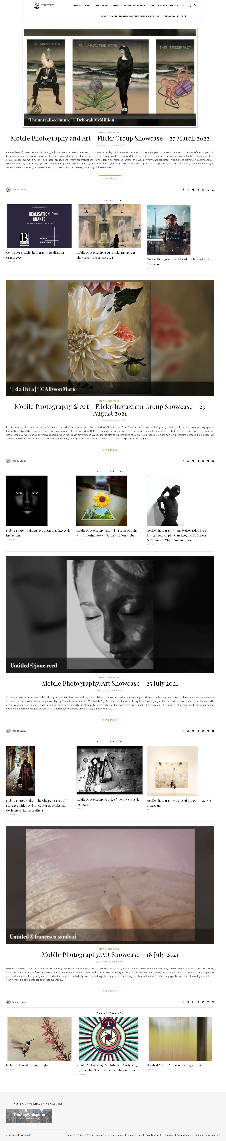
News (76, 5)
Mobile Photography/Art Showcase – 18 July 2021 (110, 954)
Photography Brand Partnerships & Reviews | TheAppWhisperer (143, 16)
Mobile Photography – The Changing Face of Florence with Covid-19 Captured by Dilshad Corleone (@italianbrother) (35, 805)
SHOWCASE (114, 132)
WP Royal (25, 1135)
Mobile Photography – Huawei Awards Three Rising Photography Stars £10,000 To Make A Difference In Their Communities (176, 535)
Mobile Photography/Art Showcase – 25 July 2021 (110, 683)
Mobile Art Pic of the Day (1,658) (27, 1065)
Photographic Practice (129, 5)
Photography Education (167, 5)
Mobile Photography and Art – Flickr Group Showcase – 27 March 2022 (110, 138)
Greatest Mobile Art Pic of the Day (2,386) (174, 1065)
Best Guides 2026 (96, 5)
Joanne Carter (19, 189)
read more (110, 178)
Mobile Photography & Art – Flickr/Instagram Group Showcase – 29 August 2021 (110, 409)
